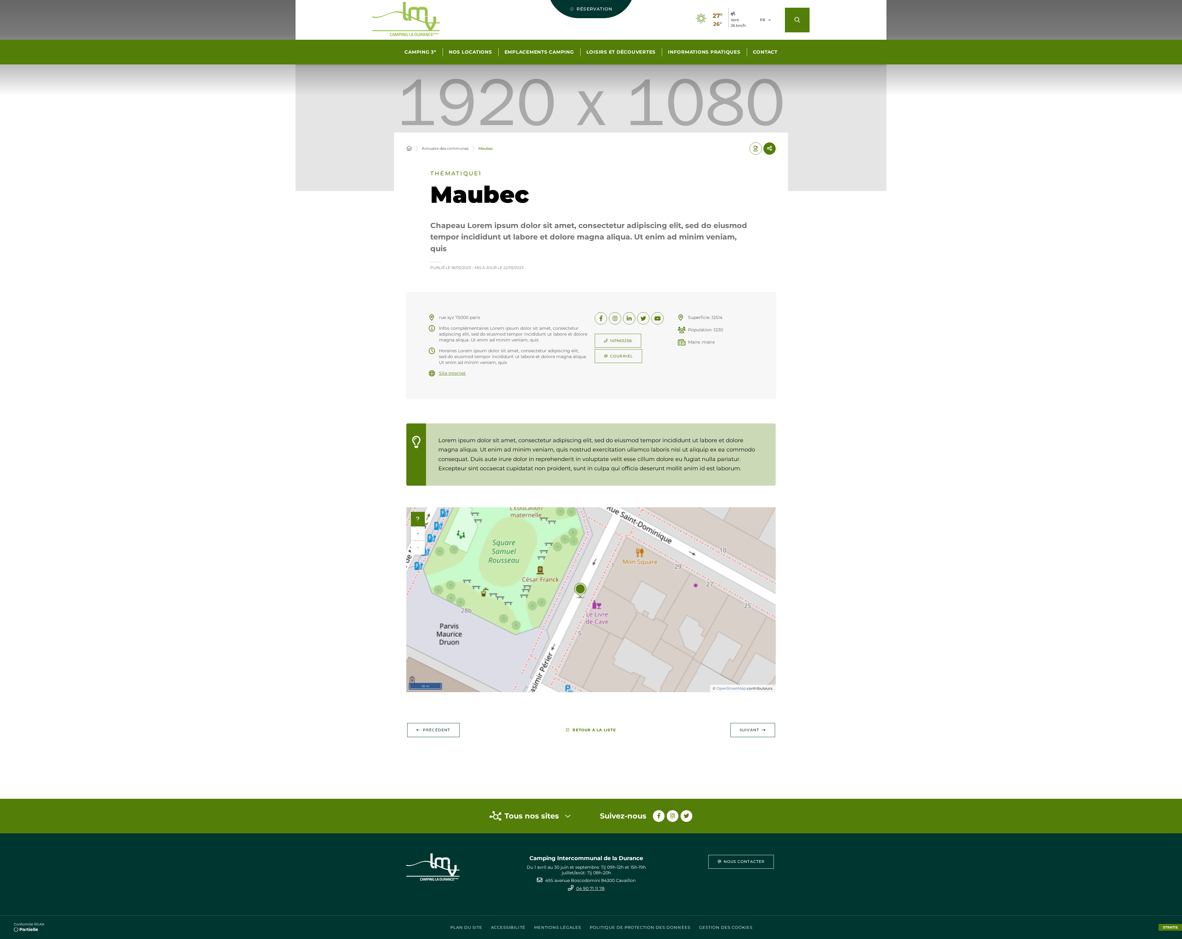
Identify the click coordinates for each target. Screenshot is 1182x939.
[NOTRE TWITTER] (686, 816)
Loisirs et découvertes (621, 52)
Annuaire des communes (445, 148)
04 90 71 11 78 (590, 888)
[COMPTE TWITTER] (643, 318)
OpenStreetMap (731, 688)
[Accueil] (409, 148)
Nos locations (470, 52)
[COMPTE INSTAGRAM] (615, 318)
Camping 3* (420, 52)
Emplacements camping (539, 52)
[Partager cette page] (769, 148)
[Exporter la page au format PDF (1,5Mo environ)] (756, 148)
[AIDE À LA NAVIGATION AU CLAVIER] (418, 519)
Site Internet (452, 373)
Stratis (1170, 927)
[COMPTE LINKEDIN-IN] (629, 318)
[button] (797, 20)
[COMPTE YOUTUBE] (657, 318)
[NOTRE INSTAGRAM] (672, 816)
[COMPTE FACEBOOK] (601, 318)
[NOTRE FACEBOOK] (659, 816)
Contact (765, 52)
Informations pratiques (704, 52)
